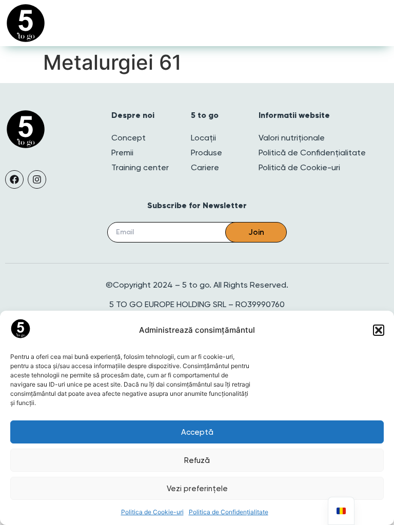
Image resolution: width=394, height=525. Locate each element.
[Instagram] (37, 179)
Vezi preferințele (197, 488)
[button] (378, 330)
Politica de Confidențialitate (228, 512)
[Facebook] (14, 179)
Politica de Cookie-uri (152, 512)
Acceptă (197, 432)
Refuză (197, 460)
